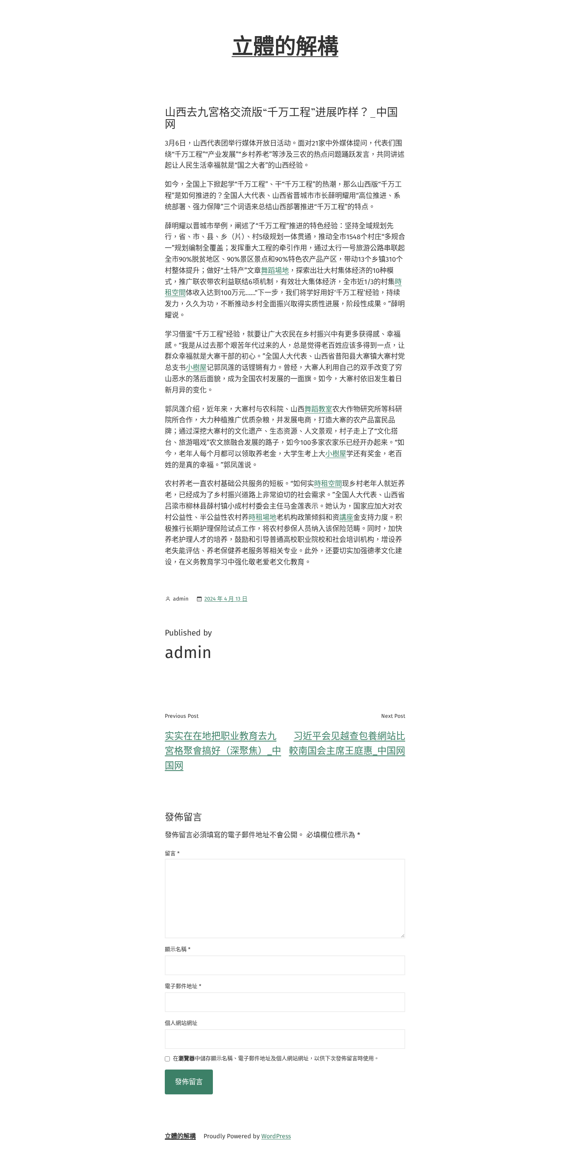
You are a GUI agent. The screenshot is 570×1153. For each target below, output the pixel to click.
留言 (172, 853)
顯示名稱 (177, 949)
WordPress (276, 1136)
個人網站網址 (181, 1023)
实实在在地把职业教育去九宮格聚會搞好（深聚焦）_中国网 (223, 751)
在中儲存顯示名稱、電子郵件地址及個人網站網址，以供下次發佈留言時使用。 (276, 1059)
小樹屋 (196, 367)
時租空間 (328, 483)
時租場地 (262, 517)
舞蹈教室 (318, 409)
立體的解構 (285, 46)
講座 (346, 517)
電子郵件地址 (183, 986)
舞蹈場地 (275, 270)
